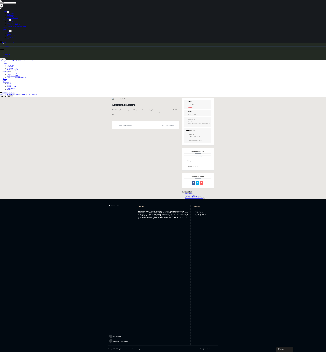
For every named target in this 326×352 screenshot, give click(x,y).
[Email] (201, 183)
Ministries (6, 71)
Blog (4, 80)
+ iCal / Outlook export (167, 125)
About (5, 63)
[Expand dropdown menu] (10, 71)
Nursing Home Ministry (13, 76)
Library (9, 85)
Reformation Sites (214, 349)
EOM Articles (188, 193)
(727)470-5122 (196, 136)
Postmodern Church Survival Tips (194, 198)
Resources (6, 82)
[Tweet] (197, 183)
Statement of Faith (12, 68)
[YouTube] (3, 50)
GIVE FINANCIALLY (8, 93)
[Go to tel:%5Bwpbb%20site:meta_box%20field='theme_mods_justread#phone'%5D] (121, 337)
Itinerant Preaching (12, 73)
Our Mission (10, 66)
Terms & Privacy (136, 349)
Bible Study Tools (11, 86)
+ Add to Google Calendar (125, 125)
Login (201, 349)
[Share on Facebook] (193, 183)
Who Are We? (7, 54)
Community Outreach (12, 74)
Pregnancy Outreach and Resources (16, 77)
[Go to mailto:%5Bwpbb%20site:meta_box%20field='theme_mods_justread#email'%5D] (121, 341)
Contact (5, 56)
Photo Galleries (11, 88)
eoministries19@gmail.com (195, 140)
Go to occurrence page (197, 156)
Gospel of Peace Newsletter (192, 196)
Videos (9, 89)
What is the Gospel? (12, 69)
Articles (9, 83)
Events (5, 79)
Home (5, 53)
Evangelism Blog (189, 195)
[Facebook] (1, 50)
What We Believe (201, 214)
